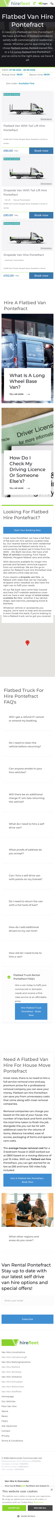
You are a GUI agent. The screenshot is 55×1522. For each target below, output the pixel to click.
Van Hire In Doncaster (17, 1481)
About (5, 1411)
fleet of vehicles (12, 554)
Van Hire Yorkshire (12, 1376)
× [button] (51, 1490)
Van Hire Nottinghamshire (16, 1362)
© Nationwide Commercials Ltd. (22, 1458)
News (5, 1416)
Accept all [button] (14, 1508)
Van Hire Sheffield (11, 1391)
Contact (6, 1431)
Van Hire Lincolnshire (13, 1352)
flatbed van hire (41, 1159)
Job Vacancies (9, 1426)
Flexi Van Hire (9, 1406)
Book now (41, 150)
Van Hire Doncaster (12, 1381)
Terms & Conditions (12, 1440)
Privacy (5, 1435)
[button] (51, 3)
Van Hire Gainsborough (14, 1357)
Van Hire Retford (11, 1367)
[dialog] (27, 1504)
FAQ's (5, 1421)
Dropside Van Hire (16, 255)
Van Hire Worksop (11, 1372)
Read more (39, 1502)
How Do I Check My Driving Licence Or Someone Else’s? (27, 469)
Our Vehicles (8, 1401)
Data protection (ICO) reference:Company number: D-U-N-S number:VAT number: (21, 1465)
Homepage (8, 1396)
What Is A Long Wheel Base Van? (27, 381)
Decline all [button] (40, 1508)
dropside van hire (30, 577)
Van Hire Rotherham (13, 1386)
